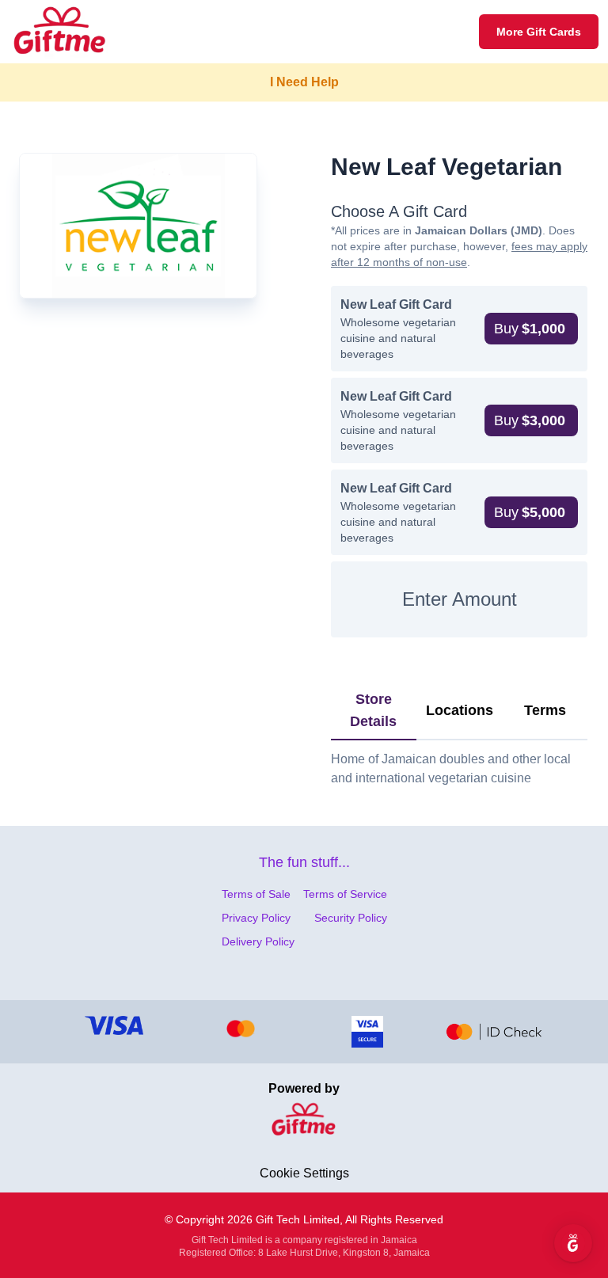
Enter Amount (459, 599)
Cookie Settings (304, 1173)
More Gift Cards (538, 31)
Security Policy (350, 917)
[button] (531, 328)
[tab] (373, 711)
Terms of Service (345, 894)
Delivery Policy (258, 941)
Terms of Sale (256, 894)
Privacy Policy (256, 917)
